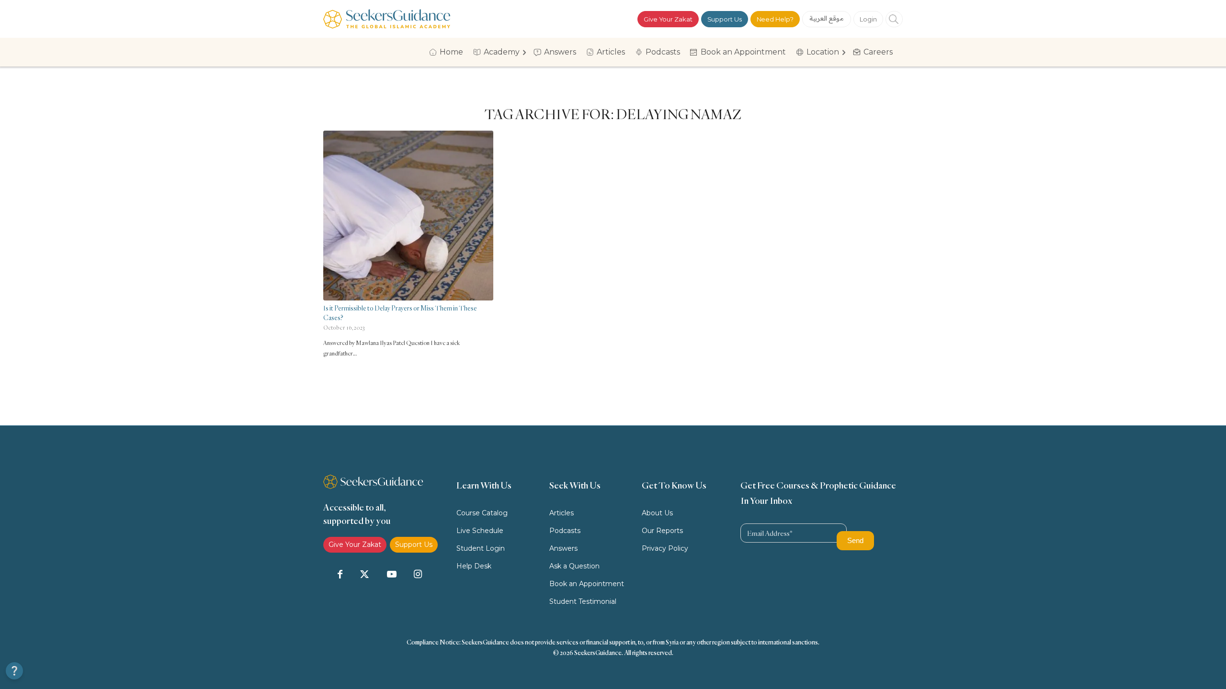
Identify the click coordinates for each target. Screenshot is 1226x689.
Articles (561, 513)
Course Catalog (482, 513)
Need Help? (775, 19)
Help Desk (473, 566)
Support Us (724, 19)
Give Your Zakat (668, 19)
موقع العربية (826, 18)
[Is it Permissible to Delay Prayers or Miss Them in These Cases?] (408, 215)
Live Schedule (479, 530)
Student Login (480, 548)
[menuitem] (449, 52)
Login (868, 19)
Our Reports (662, 530)
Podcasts (564, 530)
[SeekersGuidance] (386, 19)
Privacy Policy (665, 548)
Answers (563, 548)
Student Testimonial (582, 601)
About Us (657, 513)
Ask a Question (574, 566)
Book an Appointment (586, 583)
